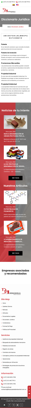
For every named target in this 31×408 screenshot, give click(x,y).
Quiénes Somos (7, 306)
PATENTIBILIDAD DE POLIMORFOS (11, 210)
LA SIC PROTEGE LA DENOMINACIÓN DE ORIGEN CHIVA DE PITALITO (14, 165)
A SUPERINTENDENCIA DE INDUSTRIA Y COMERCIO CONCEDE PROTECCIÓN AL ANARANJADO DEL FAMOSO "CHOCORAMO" (14, 240)
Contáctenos (6, 323)
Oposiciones (6, 359)
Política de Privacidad (9, 329)
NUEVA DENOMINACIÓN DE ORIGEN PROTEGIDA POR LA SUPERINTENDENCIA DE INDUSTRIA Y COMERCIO (14, 135)
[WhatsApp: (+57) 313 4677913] (9, 405)
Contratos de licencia (9, 352)
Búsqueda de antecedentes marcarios (14, 342)
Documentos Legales (9, 316)
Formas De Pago (8, 326)
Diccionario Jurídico (18, 27)
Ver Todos (15, 178)
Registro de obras (8, 349)
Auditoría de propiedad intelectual (13, 339)
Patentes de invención (9, 346)
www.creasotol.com (19, 401)
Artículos (5, 313)
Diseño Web (10, 401)
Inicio (9, 27)
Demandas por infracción (10, 362)
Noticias (5, 309)
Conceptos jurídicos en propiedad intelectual (16, 355)
